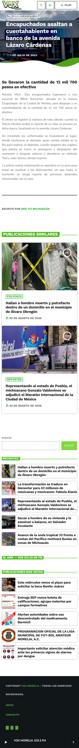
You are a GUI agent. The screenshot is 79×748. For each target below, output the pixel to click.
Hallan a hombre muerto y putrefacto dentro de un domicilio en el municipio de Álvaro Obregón (39, 307)
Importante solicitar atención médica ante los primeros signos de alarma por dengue (46, 652)
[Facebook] (16, 728)
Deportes (14, 379)
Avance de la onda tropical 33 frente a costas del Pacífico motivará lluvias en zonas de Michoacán (47, 539)
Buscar (7, 437)
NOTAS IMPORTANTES (23, 15)
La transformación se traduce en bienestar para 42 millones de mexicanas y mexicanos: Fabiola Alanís (47, 488)
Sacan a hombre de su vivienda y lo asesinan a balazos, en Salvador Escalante (44, 522)
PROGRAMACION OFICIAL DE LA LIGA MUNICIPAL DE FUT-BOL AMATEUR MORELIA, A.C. (46, 635)
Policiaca (14, 296)
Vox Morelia (30, 686)
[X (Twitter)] (7, 728)
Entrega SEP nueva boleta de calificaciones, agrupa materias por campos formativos (45, 601)
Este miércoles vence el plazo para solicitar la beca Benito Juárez (44, 584)
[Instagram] (12, 728)
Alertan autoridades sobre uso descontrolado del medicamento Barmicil (42, 618)
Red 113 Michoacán (35, 209)
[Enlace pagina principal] (12, 5)
